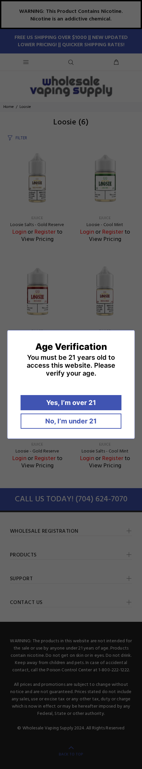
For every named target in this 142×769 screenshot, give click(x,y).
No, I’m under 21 (71, 421)
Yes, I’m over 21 (71, 403)
